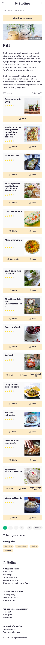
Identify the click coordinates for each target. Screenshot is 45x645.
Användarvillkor (10, 598)
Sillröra (34, 546)
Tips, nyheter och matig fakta (16, 583)
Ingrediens (17, 10)
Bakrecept (7, 575)
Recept (10, 10)
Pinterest (7, 612)
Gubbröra (8, 546)
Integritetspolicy (10, 600)
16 (29, 527)
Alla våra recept (10, 580)
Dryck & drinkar (10, 578)
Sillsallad (8, 550)
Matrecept (8, 572)
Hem (4, 10)
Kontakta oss (9, 629)
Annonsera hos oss (11, 632)
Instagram (7, 615)
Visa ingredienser (22, 18)
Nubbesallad (21, 546)
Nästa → (38, 527)
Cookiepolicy (9, 595)
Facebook (7, 618)
